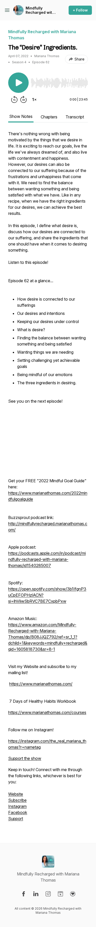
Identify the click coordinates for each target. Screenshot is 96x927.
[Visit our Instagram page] (48, 893)
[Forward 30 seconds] (23, 99)
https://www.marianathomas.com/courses (47, 712)
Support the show (24, 758)
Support (15, 818)
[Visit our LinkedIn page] (35, 893)
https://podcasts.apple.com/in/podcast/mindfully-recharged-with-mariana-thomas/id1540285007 (47, 559)
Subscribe (17, 800)
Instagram (17, 806)
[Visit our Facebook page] (23, 893)
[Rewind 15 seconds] (14, 99)
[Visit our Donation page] (72, 893)
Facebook (17, 812)
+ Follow (80, 10)
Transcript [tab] (75, 116)
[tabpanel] (48, 479)
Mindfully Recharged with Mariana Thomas (41, 10)
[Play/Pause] (18, 82)
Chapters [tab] (49, 116)
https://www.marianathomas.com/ (40, 683)
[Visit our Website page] (60, 893)
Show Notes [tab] (21, 116)
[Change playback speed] (34, 99)
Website (15, 794)
